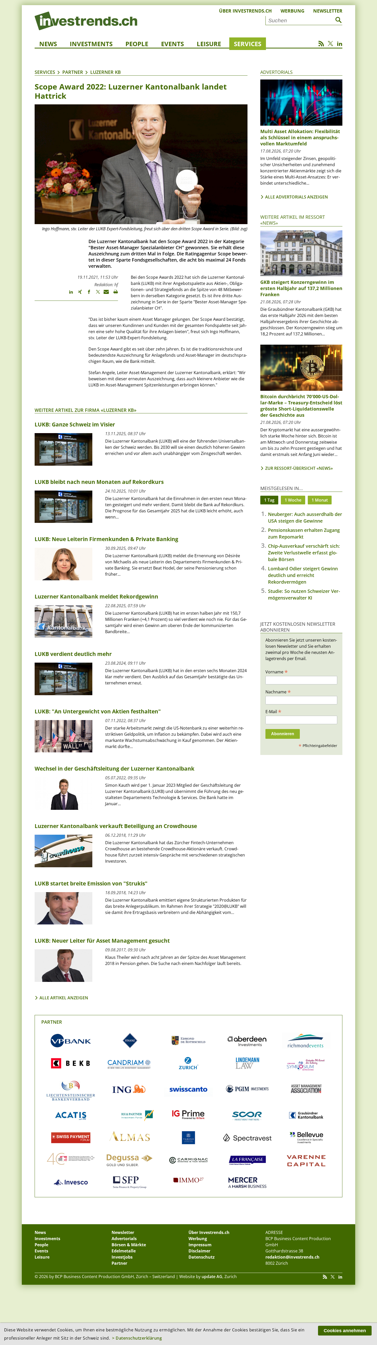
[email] (104, 294)
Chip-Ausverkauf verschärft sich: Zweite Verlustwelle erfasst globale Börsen (304, 552)
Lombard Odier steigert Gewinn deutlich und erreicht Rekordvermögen (303, 575)
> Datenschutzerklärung (137, 1338)
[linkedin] (68, 294)
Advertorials (276, 72)
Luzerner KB (105, 72)
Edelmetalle (124, 1251)
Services (247, 43)
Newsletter (327, 11)
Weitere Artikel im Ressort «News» (292, 220)
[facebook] (86, 294)
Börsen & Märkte (129, 1245)
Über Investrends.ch (245, 11)
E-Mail (273, 711)
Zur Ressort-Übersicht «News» (299, 468)
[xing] (77, 294)
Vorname (276, 671)
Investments (91, 43)
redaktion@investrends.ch (292, 1257)
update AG (212, 1276)
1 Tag (269, 500)
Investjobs (122, 1257)
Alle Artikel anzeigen (63, 998)
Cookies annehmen (345, 1330)
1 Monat (320, 500)
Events (172, 43)
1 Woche (293, 500)
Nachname (278, 691)
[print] (113, 294)
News (48, 43)
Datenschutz (201, 1257)
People (136, 43)
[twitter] (95, 294)
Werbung (292, 11)
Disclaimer (199, 1251)
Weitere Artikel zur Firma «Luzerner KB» (85, 410)
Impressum (200, 1245)
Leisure (209, 43)
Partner (72, 72)
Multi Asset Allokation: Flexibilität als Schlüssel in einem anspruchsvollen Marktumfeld (300, 137)
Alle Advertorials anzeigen (296, 197)
